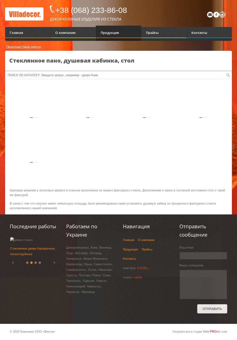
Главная (128, 240)
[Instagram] (222, 16)
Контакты (129, 258)
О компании (146, 240)
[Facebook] (216, 16)
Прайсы (147, 249)
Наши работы (31, 46)
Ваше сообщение (191, 265)
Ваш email (186, 247)
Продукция (14, 46)
